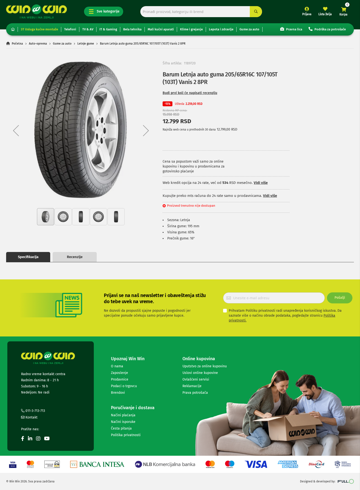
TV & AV (87, 29)
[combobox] (201, 11)
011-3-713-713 (34, 411)
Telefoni (70, 29)
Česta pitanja (121, 428)
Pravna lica (293, 29)
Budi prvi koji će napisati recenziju (190, 93)
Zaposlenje (119, 373)
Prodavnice (119, 379)
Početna (17, 43)
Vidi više (261, 182)
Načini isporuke (123, 422)
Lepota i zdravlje (221, 29)
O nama (117, 366)
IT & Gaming (108, 29)
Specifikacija (28, 257)
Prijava (307, 14)
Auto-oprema (38, 43)
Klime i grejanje (191, 29)
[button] (16, 130)
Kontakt (30, 417)
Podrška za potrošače (330, 29)
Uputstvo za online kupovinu (204, 366)
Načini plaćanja (123, 415)
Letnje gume (85, 43)
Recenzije (75, 257)
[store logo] (36, 11)
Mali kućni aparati (161, 29)
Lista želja (325, 14)
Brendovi (118, 393)
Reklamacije (192, 386)
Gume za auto (249, 29)
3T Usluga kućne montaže (39, 29)
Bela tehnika (132, 29)
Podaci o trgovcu (124, 386)
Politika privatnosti (126, 435)
